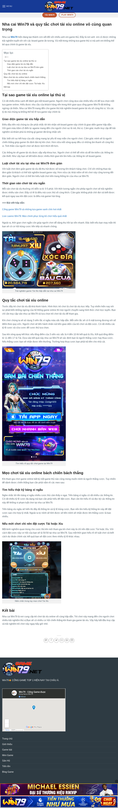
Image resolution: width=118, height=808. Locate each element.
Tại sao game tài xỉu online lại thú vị (20, 61)
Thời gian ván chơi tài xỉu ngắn (20, 70)
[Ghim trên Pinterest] (66, 640)
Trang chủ (7, 738)
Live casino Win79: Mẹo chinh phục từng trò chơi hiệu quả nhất (34, 216)
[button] (7, 6)
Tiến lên (6, 766)
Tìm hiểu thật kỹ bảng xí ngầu (19, 80)
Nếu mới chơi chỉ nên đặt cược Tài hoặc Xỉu (26, 83)
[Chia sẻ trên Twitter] (56, 640)
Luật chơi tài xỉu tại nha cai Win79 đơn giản (25, 67)
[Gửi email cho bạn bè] (61, 640)
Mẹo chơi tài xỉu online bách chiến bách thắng (24, 77)
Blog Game (8, 772)
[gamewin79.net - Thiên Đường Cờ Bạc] (59, 6)
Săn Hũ (6, 760)
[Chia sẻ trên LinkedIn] (72, 640)
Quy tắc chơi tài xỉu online (15, 74)
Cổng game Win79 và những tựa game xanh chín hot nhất (31, 209)
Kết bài (7, 87)
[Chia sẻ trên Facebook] (51, 640)
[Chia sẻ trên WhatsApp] (46, 640)
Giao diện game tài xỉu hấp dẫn (20, 64)
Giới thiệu (7, 744)
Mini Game (7, 755)
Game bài (7, 749)
